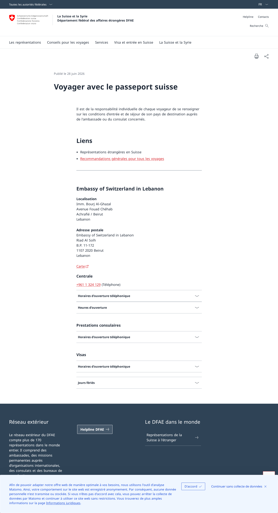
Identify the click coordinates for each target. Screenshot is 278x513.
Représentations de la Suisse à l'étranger (164, 437)
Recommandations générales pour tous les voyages (122, 158)
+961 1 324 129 (88, 284)
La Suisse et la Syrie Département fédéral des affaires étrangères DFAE (95, 18)
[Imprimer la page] (256, 56)
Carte (80, 266)
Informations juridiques (63, 503)
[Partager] (266, 56)
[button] (68, 42)
